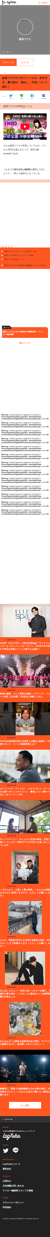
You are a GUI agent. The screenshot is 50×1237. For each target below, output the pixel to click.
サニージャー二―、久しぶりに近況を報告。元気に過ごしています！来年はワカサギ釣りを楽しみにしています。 (25, 842)
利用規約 (7, 1207)
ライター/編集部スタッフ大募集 (18, 1190)
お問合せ (7, 1181)
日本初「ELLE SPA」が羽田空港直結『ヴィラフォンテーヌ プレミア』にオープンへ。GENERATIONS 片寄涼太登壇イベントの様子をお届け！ (25, 646)
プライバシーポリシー (13, 1202)
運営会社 (7, 1169)
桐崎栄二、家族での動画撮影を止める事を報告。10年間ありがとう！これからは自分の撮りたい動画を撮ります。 (25, 1092)
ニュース (25, 62)
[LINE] (15, 1151)
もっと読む (25, 1105)
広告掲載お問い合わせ (13, 1186)
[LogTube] (9, 2)
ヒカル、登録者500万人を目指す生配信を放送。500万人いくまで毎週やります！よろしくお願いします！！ (25, 943)
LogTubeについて (11, 1164)
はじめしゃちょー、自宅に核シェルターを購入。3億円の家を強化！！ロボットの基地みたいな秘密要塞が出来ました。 (25, 993)
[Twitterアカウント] (6, 1150)
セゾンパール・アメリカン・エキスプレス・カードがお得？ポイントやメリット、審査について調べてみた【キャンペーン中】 (25, 791)
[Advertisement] (25, 216)
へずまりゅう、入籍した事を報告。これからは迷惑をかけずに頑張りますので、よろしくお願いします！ (25, 893)
